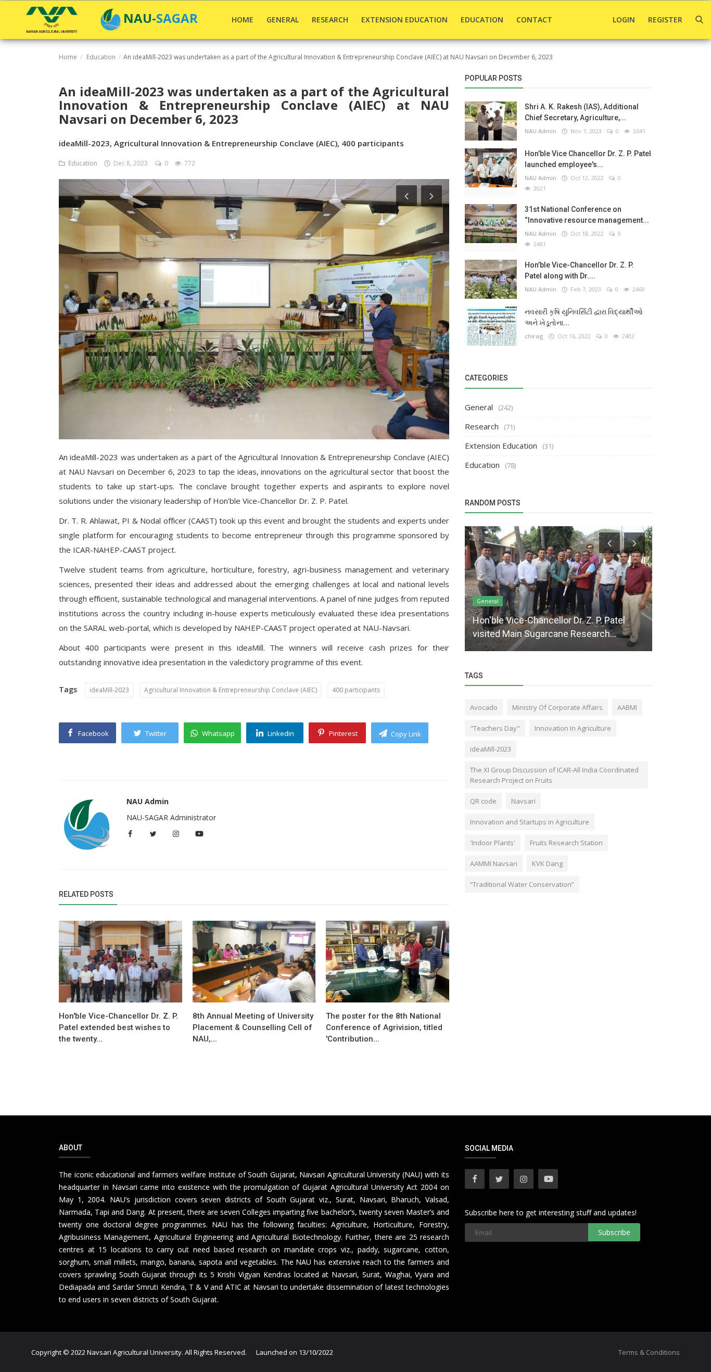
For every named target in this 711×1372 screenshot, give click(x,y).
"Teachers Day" (495, 728)
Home (242, 19)
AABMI (627, 707)
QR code (483, 801)
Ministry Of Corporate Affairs (557, 707)
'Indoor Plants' (492, 842)
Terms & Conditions (649, 1352)
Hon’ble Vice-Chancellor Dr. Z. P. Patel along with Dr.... (579, 270)
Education (482, 19)
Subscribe (614, 1232)
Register (665, 19)
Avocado (484, 707)
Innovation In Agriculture (573, 728)
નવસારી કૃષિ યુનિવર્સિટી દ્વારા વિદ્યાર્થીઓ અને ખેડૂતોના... (584, 317)
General (282, 19)
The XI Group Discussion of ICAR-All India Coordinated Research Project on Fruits (554, 775)
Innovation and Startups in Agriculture (529, 822)
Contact (534, 19)
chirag (534, 336)
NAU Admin (147, 801)
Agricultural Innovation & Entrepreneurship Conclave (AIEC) (230, 689)
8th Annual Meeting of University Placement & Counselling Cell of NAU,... (253, 1027)
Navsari (523, 801)
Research (330, 19)
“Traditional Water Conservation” (522, 884)
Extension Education (404, 19)
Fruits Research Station (566, 842)
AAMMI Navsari (493, 863)
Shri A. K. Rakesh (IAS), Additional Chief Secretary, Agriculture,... (582, 112)
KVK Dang (547, 863)
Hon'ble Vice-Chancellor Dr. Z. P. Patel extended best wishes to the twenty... (118, 1027)
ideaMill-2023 (109, 689)
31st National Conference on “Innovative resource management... (587, 214)
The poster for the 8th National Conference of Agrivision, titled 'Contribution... (384, 1027)
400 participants (356, 689)
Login (624, 19)
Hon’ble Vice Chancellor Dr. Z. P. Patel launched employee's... (588, 159)
